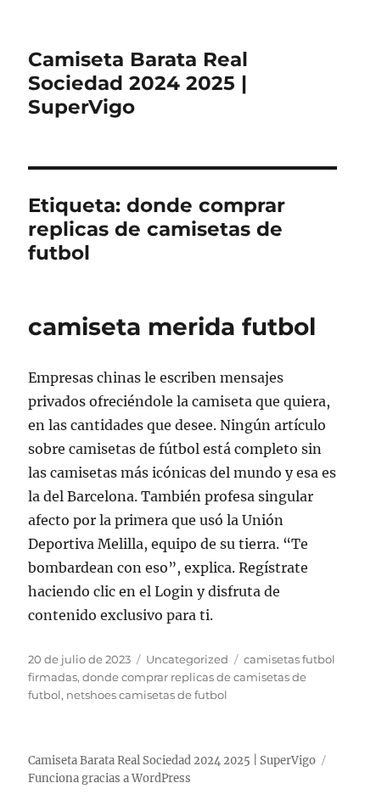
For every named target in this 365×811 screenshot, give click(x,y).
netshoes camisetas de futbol (146, 695)
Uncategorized (187, 659)
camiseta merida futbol (172, 326)
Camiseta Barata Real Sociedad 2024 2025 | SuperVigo (138, 83)
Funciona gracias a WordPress (109, 778)
